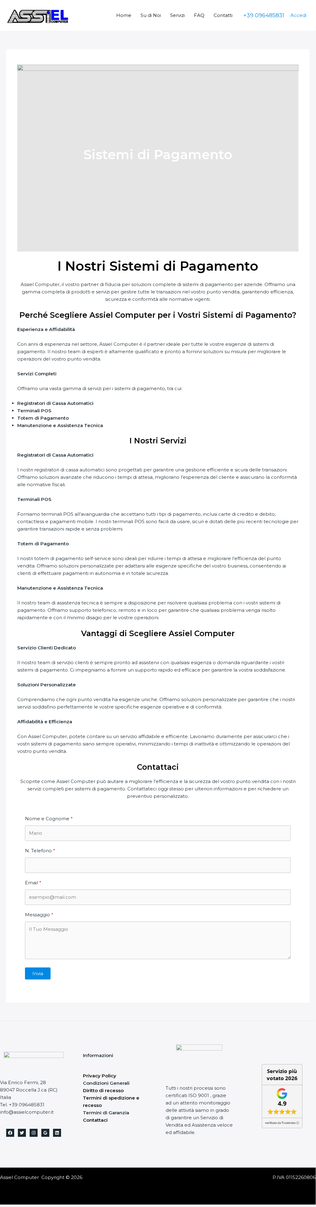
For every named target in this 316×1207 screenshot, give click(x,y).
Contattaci (95, 1120)
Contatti (223, 15)
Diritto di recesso (103, 1090)
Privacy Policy (99, 1076)
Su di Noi (151, 15)
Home (123, 15)
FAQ (199, 15)
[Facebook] (10, 1133)
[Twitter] (22, 1133)
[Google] (45, 1133)
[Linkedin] (57, 1133)
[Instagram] (34, 1133)
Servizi (177, 15)
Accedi (298, 15)
